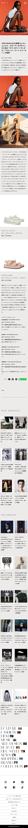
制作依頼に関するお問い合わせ (14, 802)
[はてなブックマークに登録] (16, 379)
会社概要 (14, 817)
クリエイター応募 (14, 805)
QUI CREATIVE (14, 811)
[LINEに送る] (22, 379)
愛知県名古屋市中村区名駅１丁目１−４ (13, 324)
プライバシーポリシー (14, 814)
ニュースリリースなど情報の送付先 (14, 795)
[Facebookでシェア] (9, 379)
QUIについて (14, 808)
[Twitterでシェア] (13, 379)
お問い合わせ (14, 820)
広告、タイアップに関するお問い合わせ (14, 799)
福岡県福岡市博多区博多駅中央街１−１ (13, 339)
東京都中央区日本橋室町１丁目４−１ (13, 351)
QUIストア (14, 823)
